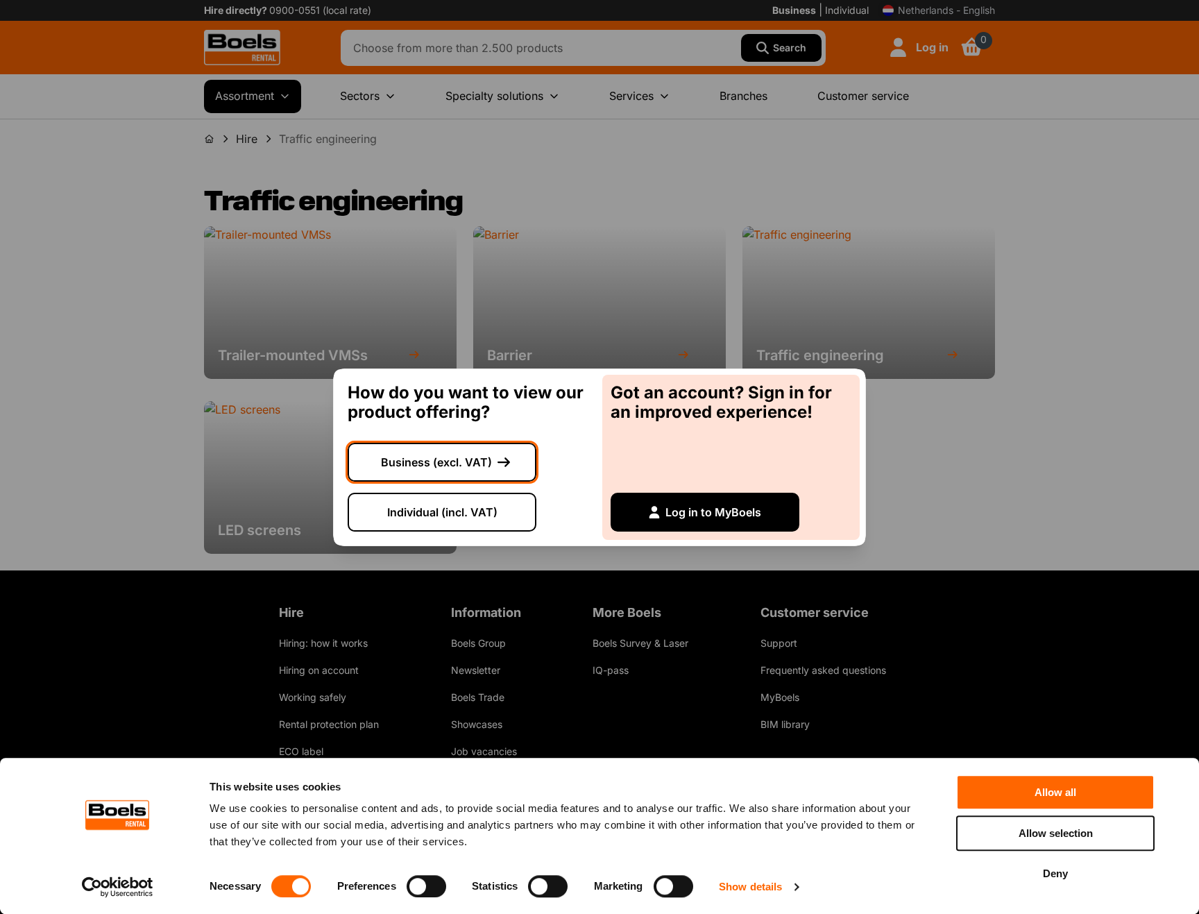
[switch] (426, 886)
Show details (750, 886)
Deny (1055, 873)
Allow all (1055, 792)
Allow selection (1056, 833)
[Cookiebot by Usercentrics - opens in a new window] (117, 887)
